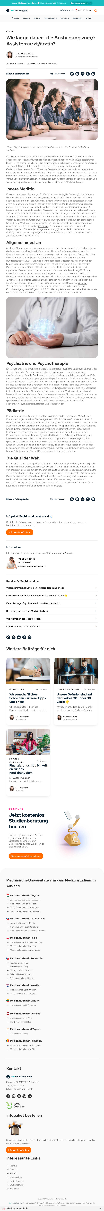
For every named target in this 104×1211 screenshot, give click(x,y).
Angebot (26, 18)
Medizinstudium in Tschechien (26, 958)
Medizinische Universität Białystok (25, 950)
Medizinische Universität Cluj (22, 1049)
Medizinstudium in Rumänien (26, 1040)
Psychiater (37, 375)
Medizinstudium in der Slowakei (27, 918)
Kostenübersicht (17, 1181)
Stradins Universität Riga (20, 1022)
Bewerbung (77, 18)
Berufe (9, 32)
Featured (61, 689)
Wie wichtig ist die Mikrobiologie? (23, 618)
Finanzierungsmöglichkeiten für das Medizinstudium (33, 603)
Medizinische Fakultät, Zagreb (23, 993)
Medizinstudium (16, 689)
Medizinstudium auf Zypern (25, 1029)
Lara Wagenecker (24, 53)
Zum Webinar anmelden (79, 3)
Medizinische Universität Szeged (24, 907)
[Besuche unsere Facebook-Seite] (9, 1096)
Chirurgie (82, 282)
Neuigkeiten (73, 689)
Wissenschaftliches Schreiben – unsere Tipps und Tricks (35, 587)
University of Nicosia (19, 1033)
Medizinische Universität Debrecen (25, 911)
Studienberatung (17, 1184)
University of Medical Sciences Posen (26, 942)
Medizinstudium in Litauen (24, 1000)
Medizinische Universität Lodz (23, 946)
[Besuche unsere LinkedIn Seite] (30, 1096)
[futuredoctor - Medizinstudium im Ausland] (17, 10)
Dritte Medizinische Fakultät (22, 978)
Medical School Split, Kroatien (23, 989)
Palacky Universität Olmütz (21, 974)
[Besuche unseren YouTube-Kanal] (19, 1096)
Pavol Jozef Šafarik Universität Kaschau (27, 930)
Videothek (14, 1188)
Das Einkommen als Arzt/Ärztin (22, 626)
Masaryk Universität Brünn (21, 970)
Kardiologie (43, 226)
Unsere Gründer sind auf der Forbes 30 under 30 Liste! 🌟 (36, 595)
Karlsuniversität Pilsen (19, 963)
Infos (36, 18)
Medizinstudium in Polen (23, 937)
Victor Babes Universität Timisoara (25, 1045)
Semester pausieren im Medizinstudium (27, 611)
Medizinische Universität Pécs (23, 903)
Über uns (15, 18)
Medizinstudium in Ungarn (24, 895)
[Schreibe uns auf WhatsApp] (25, 1096)
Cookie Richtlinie (60, 1206)
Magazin (63, 18)
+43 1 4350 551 (84, 10)
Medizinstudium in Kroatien (25, 985)
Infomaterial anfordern (19, 532)
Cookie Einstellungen (45, 1206)
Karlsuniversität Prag (19, 966)
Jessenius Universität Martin (22, 923)
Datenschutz (90, 1203)
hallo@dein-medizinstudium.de (32, 566)
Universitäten (49, 18)
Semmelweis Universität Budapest (25, 900)
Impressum (78, 1203)
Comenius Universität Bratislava (24, 927)
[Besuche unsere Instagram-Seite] (14, 1096)
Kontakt (89, 18)
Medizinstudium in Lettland (25, 1013)
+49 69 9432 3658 (26, 559)
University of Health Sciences (23, 1005)
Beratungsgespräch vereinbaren (26, 856)
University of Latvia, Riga (21, 1018)
